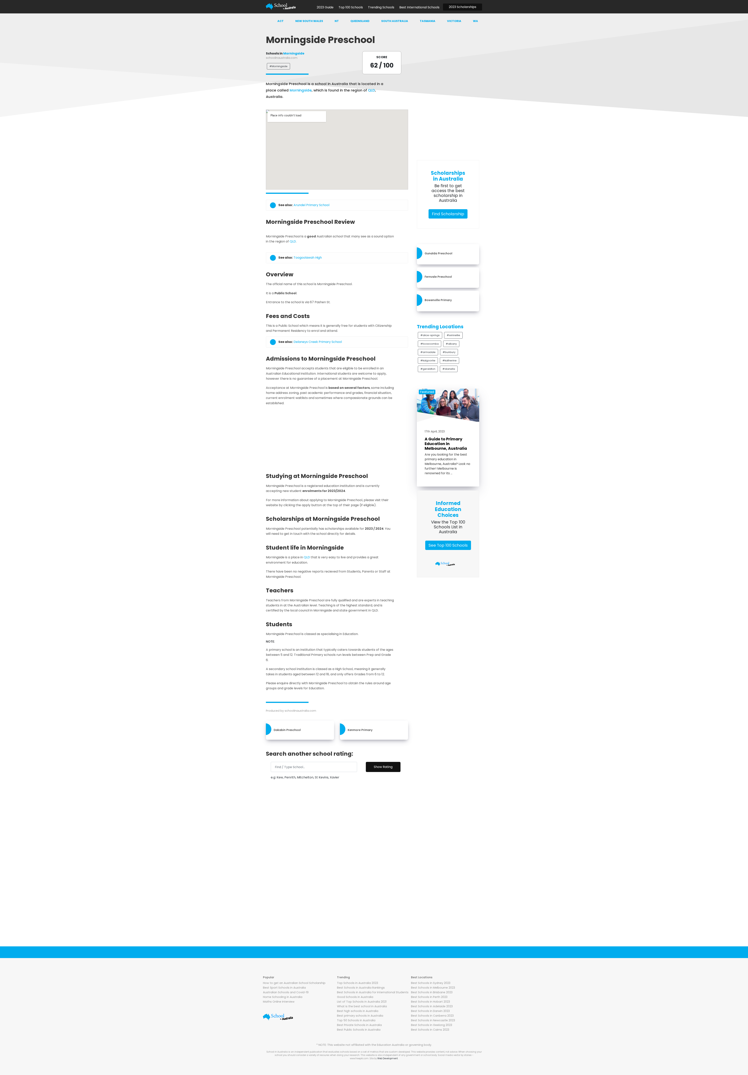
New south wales (309, 21)
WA (475, 21)
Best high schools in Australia (357, 1011)
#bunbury (449, 352)
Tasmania (427, 21)
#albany (451, 343)
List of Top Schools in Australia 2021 (361, 1002)
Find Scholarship (448, 214)
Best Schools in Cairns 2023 (430, 1030)
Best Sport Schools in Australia (284, 988)
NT (337, 21)
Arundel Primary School (311, 205)
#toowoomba (429, 343)
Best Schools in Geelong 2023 (431, 1025)
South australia (394, 21)
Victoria (454, 21)
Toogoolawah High (308, 257)
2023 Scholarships (462, 7)
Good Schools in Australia (355, 997)
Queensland (360, 21)
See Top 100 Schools (448, 545)
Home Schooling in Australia (282, 997)
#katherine (449, 360)
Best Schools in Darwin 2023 (430, 1011)
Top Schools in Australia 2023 (357, 983)
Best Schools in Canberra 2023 (432, 1016)
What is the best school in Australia (362, 1006)
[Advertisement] (337, 437)
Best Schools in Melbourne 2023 (433, 988)
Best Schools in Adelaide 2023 (432, 1006)
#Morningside (278, 66)
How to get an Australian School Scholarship (294, 983)
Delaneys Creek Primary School (318, 342)
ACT (280, 21)
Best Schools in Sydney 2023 (430, 983)
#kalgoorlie (427, 360)
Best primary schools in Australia (360, 1016)
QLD (371, 90)
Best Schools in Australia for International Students (372, 992)
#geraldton (427, 369)
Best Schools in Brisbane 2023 (432, 992)
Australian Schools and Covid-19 (286, 992)
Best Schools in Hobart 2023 (430, 1002)
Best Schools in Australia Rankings (361, 988)
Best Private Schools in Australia (359, 1025)
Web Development (387, 1058)
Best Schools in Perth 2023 (429, 997)
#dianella (448, 369)
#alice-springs (430, 335)
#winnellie (453, 335)
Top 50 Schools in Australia (356, 1020)
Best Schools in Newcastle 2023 (433, 1020)
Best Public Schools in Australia (358, 1030)
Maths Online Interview (279, 1002)
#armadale (428, 352)
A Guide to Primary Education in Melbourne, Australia (446, 443)
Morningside (293, 53)
